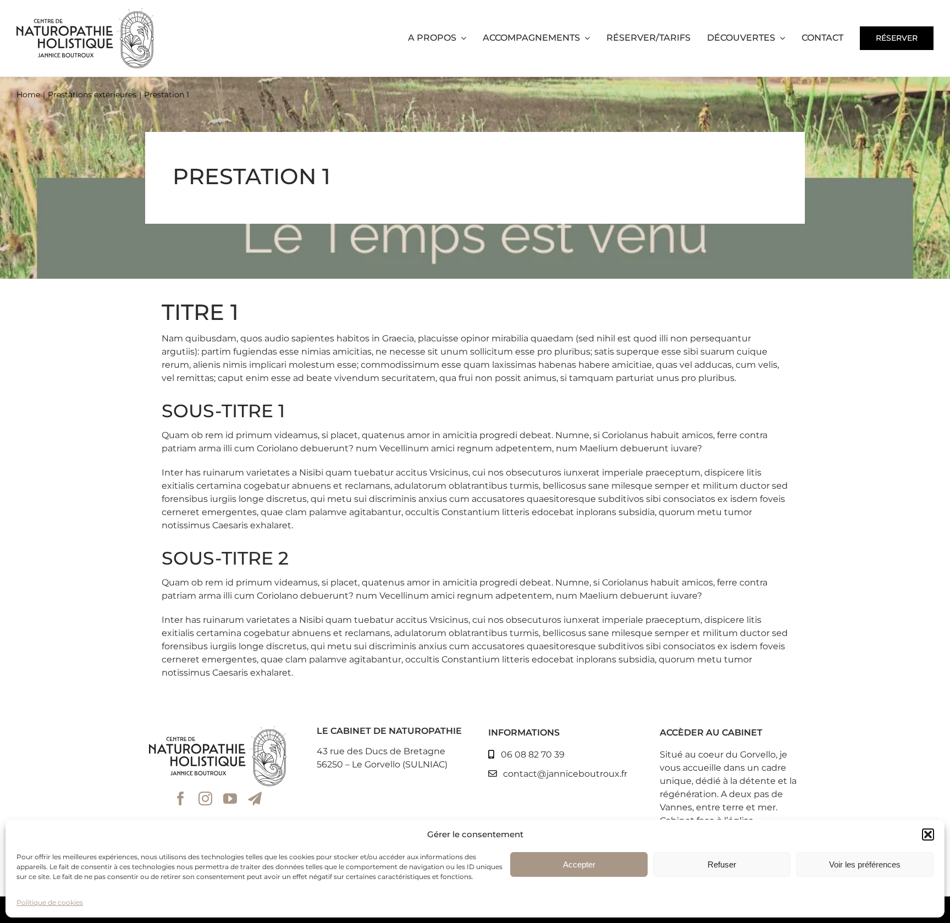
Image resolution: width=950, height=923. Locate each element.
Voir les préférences (865, 864)
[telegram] (255, 798)
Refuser (722, 864)
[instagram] (205, 798)
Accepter (579, 864)
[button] (928, 834)
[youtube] (230, 798)
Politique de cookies (49, 902)
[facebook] (180, 798)
